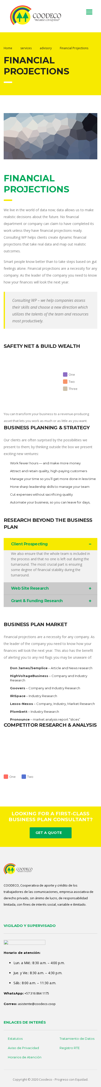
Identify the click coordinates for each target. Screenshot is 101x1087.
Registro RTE (70, 1048)
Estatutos (15, 1038)
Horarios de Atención (24, 1057)
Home (8, 48)
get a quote (49, 832)
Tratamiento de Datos (77, 1038)
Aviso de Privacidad (23, 1048)
